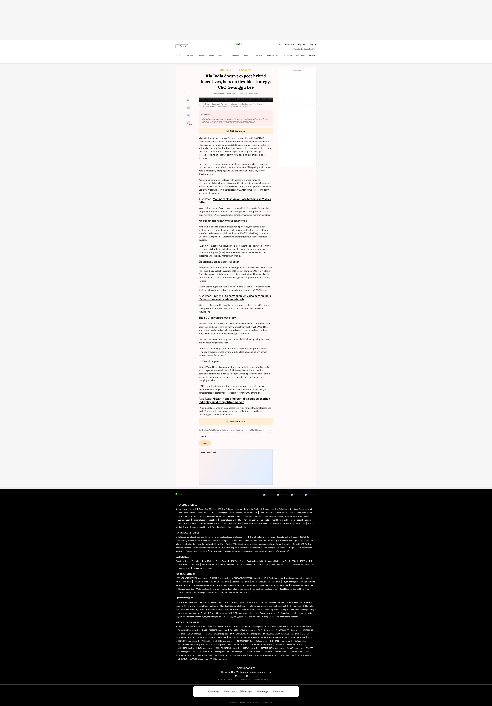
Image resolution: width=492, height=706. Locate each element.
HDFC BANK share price (272, 637)
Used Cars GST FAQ (206, 512)
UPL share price (304, 655)
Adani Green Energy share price (230, 585)
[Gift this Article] (188, 122)
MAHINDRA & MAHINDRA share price (195, 648)
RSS (270, 680)
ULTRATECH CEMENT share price (193, 659)
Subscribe (289, 44)
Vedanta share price (240, 581)
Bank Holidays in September (212, 516)
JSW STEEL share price (237, 644)
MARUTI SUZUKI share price (228, 648)
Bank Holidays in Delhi (188, 516)
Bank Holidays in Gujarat (301, 512)
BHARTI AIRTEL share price (288, 630)
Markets (202, 55)
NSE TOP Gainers (209, 564)
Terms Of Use (245, 680)
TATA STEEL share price (207, 655)
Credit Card (300, 523)
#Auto (204, 443)
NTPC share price (251, 648)
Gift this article (237, 131)
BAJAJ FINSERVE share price (242, 630)
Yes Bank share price (295, 578)
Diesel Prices (221, 561)
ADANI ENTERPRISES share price (190, 626)
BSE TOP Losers (261, 564)
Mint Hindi (300, 55)
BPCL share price (265, 630)
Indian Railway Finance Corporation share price (267, 585)
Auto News (213, 430)
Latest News (189, 55)
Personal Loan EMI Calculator (257, 520)
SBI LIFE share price (235, 651)
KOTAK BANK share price (261, 644)
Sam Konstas (236, 512)
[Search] (274, 45)
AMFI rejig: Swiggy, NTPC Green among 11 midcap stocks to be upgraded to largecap (261, 616)
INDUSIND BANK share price (191, 644)
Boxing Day (223, 512)
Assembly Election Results (280, 523)
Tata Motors (249, 199)
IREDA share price (186, 589)
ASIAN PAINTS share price (276, 626)
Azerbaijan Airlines (207, 509)
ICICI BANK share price (279, 641)
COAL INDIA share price (217, 633)
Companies (234, 55)
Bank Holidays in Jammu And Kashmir (244, 516)
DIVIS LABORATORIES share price (245, 633)
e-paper (302, 44)
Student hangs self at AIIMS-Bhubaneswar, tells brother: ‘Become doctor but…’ (244, 613)
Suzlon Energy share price (302, 585)
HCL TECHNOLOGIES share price (244, 637)
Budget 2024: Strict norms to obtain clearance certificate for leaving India (258, 544)
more (269, 430)
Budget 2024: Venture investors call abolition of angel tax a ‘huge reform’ (257, 551)
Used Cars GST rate (186, 512)
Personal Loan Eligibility (230, 520)
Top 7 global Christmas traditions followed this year (261, 602)
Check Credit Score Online (297, 516)
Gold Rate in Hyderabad (209, 523)
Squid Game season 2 (303, 509)
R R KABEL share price (220, 578)
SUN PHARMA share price (274, 651)
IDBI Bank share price (273, 578)
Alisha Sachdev (219, 93)
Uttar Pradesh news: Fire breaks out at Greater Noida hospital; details (206, 602)
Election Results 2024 (256, 561)
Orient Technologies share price (235, 589)
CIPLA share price (195, 633)
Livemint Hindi (250, 512)
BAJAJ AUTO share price (189, 630)
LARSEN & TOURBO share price (289, 644)
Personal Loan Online (199, 527)
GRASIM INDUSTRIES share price (211, 637)
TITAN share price (286, 655)
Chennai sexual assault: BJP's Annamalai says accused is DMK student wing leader (242, 609)
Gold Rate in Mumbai (232, 523)
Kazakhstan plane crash (186, 509)
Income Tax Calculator (202, 568)
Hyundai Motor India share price (235, 592)
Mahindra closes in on (227, 199)
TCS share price (295, 651)
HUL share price (201, 581)
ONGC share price (295, 648)
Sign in (313, 44)
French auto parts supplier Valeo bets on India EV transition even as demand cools (235, 297)
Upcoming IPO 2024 (300, 564)
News (211, 55)
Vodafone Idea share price (207, 589)
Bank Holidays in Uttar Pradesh (274, 512)
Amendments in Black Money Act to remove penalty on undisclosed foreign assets (267, 540)
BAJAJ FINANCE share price (214, 630)
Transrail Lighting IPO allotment (277, 509)
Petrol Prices (207, 561)
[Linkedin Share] (188, 115)
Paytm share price (291, 581)
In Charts (312, 55)
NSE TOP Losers (227, 564)
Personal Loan (273, 55)
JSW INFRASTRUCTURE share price (191, 578)
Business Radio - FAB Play (255, 523)
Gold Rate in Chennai (187, 523)
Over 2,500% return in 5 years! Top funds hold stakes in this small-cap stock (253, 606)
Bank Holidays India (237, 527)
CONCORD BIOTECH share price (247, 578)
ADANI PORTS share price (219, 626)
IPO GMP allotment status (230, 509)
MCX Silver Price (306, 561)
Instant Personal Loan (273, 516)
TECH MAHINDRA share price (262, 655)
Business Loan (184, 520)
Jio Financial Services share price (266, 581)
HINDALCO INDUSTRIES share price (216, 641)
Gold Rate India (219, 527)
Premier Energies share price (264, 589)
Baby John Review (252, 509)
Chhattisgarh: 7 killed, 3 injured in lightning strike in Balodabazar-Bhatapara (209, 537)
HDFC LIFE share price (295, 637)
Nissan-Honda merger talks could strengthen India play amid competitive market (234, 400)
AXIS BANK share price (301, 626)
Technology (287, 55)
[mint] (238, 44)
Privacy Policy (260, 680)
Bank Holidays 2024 (279, 564)
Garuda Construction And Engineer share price (198, 592)
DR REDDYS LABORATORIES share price (281, 633)
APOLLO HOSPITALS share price (248, 626)
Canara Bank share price (203, 585)
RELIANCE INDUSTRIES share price (209, 651)
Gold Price (182, 564)
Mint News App (257, 430)
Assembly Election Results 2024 (282, 561)
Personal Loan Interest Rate (205, 520)
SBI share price (253, 651)
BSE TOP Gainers (244, 564)
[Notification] (279, 45)
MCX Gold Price (237, 561)
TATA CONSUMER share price (233, 655)
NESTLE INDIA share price (272, 648)
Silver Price (194, 564)
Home (178, 55)
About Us (221, 680)
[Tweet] (188, 99)
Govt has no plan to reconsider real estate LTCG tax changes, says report (253, 547)
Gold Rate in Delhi (280, 520)
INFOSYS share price (215, 644)
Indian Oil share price (220, 581)
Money (246, 55)
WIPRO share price (218, 659)
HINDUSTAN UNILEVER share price (251, 641)
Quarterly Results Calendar (188, 561)
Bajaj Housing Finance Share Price (294, 589)
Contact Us (233, 680)
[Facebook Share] (188, 107)
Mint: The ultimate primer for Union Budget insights (267, 537)
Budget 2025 (258, 55)
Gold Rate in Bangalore (301, 520)
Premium (221, 55)
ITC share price (299, 641)
